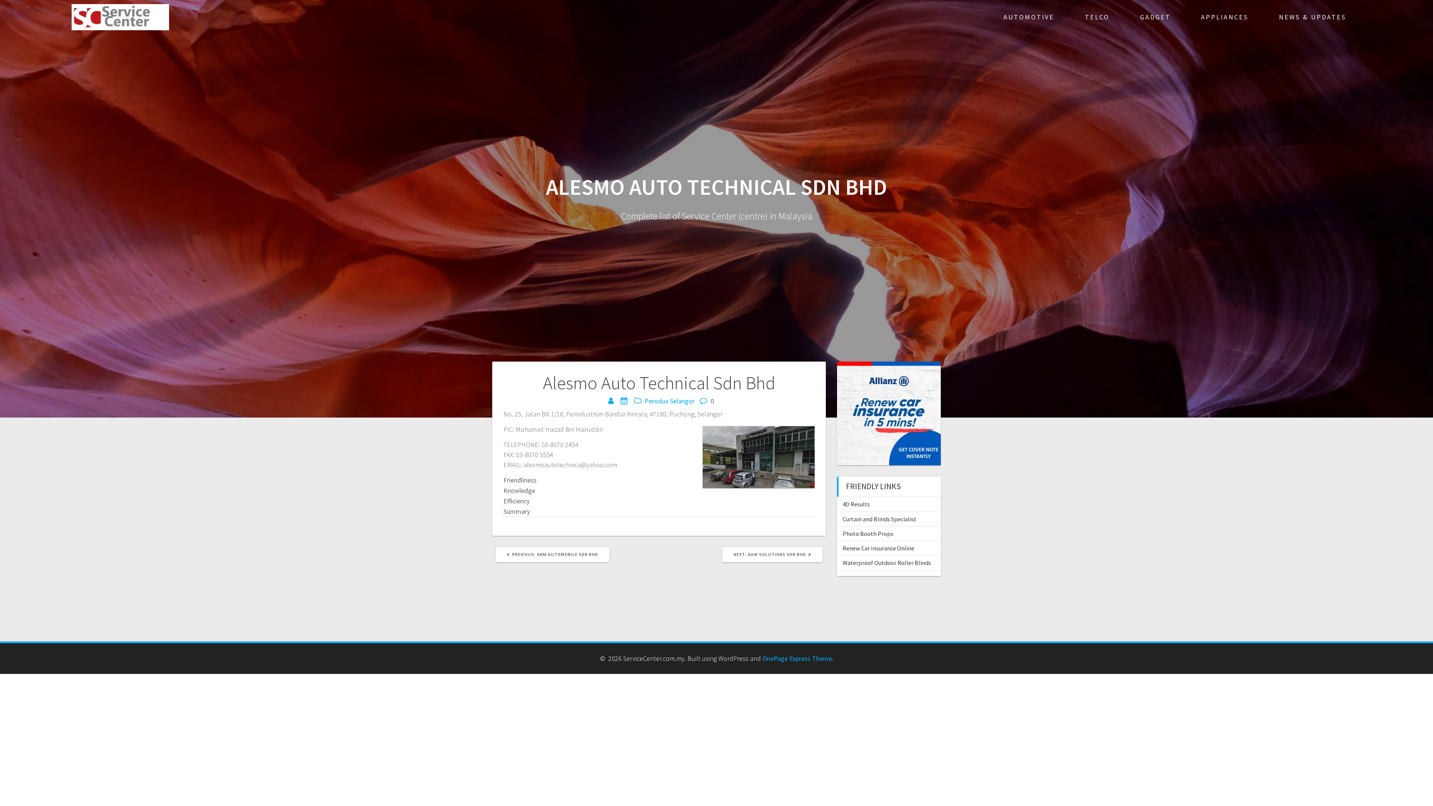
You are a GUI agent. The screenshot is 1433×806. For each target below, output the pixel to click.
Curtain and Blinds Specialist (880, 519)
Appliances (1224, 17)
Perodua (656, 401)
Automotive (1028, 17)
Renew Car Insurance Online (878, 548)
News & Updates (1312, 17)
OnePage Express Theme (797, 658)
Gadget (1155, 17)
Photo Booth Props (868, 533)
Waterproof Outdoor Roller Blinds (887, 562)
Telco (1097, 17)
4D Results (856, 504)
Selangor (682, 401)
